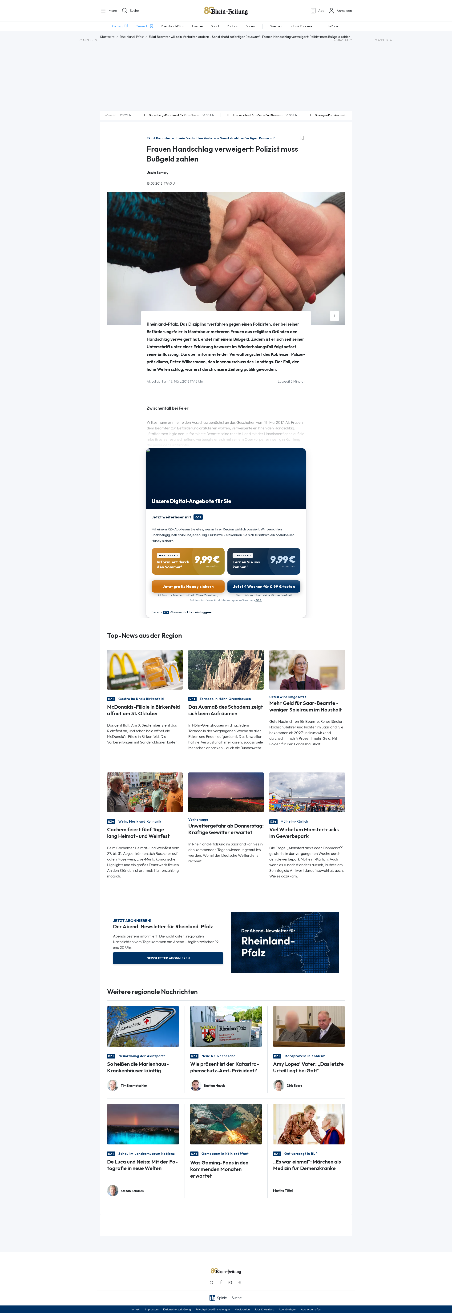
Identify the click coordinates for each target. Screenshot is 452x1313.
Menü (112, 10)
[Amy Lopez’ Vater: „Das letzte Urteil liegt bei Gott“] (309, 1026)
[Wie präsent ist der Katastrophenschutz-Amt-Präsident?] (226, 1026)
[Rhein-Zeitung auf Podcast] (239, 1282)
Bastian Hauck (214, 1085)
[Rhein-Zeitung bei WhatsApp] (211, 1282)
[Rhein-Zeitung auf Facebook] (220, 1282)
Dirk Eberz (294, 1085)
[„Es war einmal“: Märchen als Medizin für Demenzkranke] (309, 1123)
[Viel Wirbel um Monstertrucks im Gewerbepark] (307, 791)
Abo (321, 10)
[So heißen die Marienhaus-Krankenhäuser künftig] (143, 1026)
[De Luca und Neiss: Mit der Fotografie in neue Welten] (143, 1123)
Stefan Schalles (132, 1191)
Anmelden (344, 10)
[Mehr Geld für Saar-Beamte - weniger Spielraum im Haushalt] (307, 669)
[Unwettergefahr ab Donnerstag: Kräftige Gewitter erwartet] (226, 791)
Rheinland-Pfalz (132, 37)
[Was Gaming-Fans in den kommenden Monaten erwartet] (226, 1123)
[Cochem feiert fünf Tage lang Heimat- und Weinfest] (145, 791)
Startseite (107, 37)
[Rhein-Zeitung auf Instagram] (230, 1282)
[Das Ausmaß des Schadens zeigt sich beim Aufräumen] (226, 669)
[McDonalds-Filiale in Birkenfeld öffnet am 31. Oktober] (145, 669)
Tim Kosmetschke (134, 1085)
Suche (134, 10)
